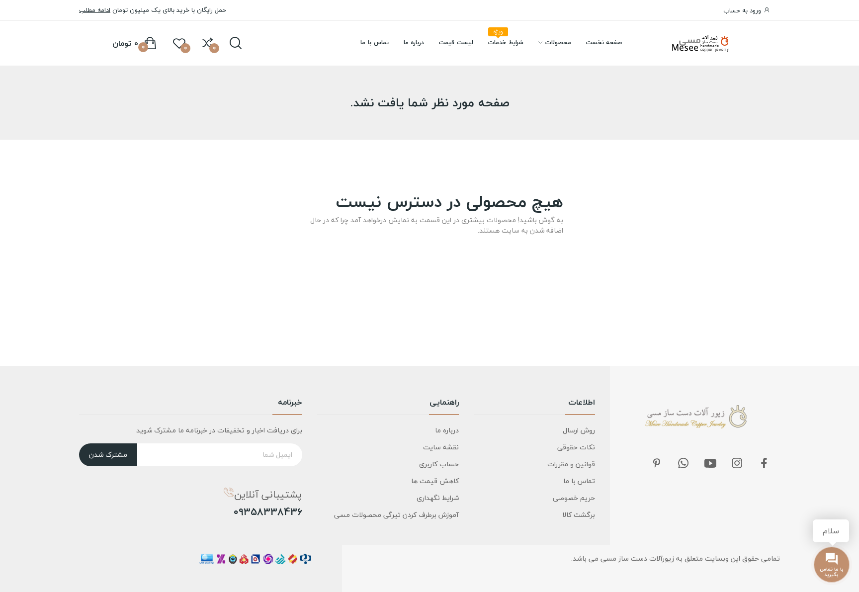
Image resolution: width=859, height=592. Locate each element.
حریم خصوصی (574, 498)
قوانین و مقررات (571, 464)
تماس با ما (579, 481)
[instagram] (737, 464)
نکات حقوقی (576, 447)
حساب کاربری (439, 464)
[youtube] (710, 464)
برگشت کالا (578, 514)
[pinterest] (657, 464)
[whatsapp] (683, 464)
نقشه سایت (441, 447)
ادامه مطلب (94, 9)
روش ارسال (579, 430)
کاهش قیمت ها (435, 481)
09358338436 (268, 511)
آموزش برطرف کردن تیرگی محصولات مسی (396, 514)
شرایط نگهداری (438, 498)
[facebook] (764, 464)
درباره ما (447, 430)
